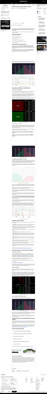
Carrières (26, 381)
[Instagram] (18, 8)
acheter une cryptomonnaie (28, 97)
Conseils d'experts (32, 381)
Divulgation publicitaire (42, 380)
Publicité (26, 378)
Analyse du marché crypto (38, 381)
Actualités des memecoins (37, 388)
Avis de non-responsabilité (37, 391)
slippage (20, 226)
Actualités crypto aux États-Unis (38, 384)
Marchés (31, 380)
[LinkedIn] (17, 8)
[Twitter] (14, 8)
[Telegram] (15, 8)
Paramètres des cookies (43, 391)
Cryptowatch (26, 122)
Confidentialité (32, 391)
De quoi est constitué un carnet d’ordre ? (17, 37)
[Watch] (41, 48)
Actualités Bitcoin (38, 380)
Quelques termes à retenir (15, 38)
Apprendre (31, 379)
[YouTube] (12, 8)
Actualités (31, 378)
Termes (29, 391)
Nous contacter (26, 379)
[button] (5, 380)
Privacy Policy (2, 28)
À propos (26, 380)
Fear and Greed (31, 326)
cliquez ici (32, 346)
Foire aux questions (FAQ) (15, 42)
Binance (27, 86)
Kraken (26, 157)
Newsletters (31, 382)
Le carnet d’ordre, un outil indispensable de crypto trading (19, 41)
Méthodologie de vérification (43, 378)
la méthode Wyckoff (25, 326)
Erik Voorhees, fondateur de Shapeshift (18, 262)
